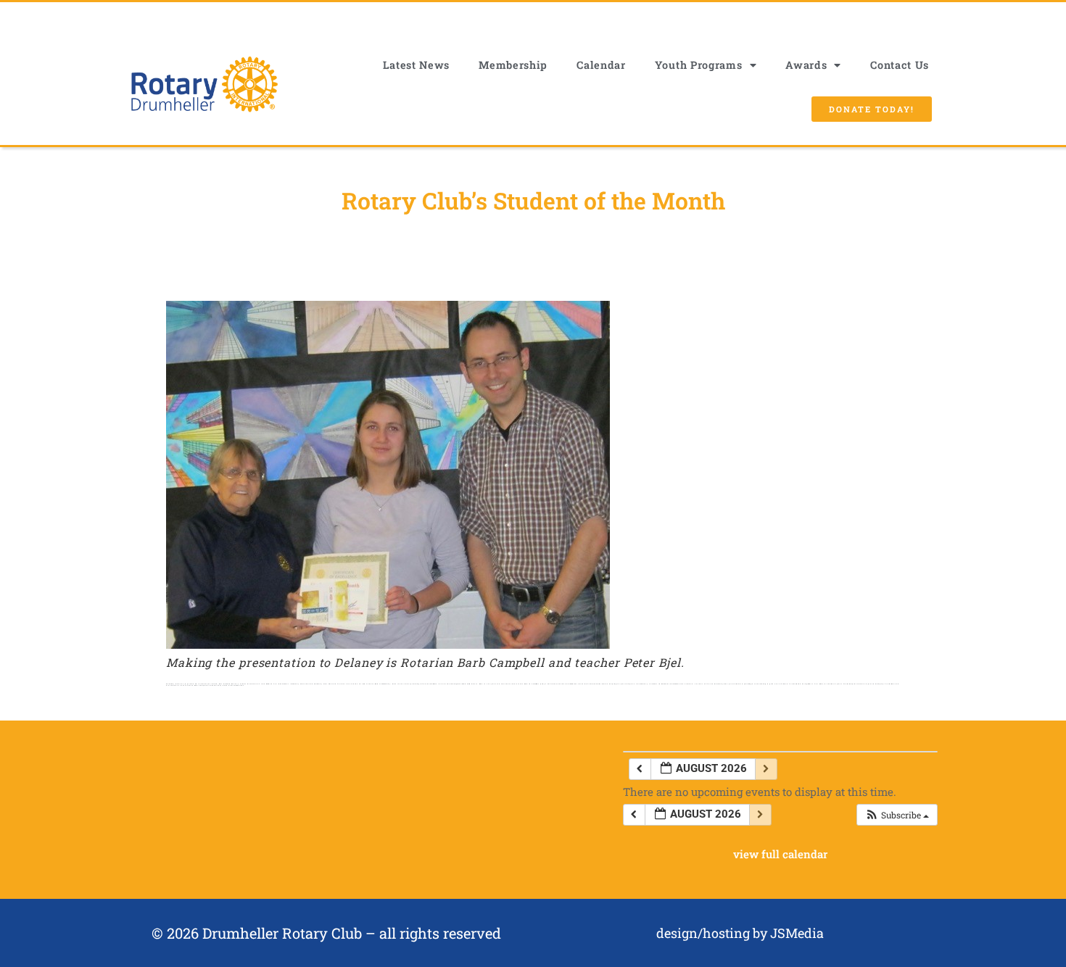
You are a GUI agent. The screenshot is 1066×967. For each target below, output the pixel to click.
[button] (896, 815)
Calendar (601, 65)
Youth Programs (699, 65)
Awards (806, 65)
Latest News (416, 65)
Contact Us (899, 65)
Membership (513, 65)
